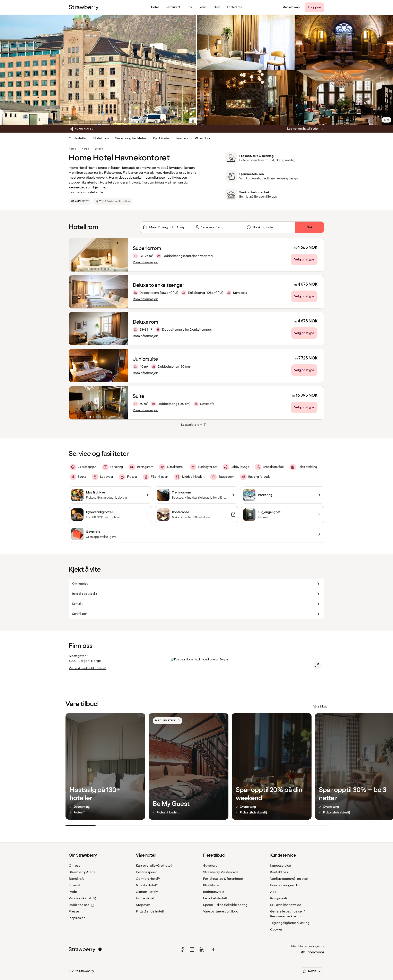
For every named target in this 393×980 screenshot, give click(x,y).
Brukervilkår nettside (285, 905)
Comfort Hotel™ (148, 878)
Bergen (99, 149)
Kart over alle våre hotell (154, 865)
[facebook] (182, 949)
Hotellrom (101, 138)
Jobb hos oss (79, 905)
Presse (74, 911)
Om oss (74, 865)
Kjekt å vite (161, 138)
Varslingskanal (80, 898)
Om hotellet (78, 138)
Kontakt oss (279, 872)
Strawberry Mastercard (220, 872)
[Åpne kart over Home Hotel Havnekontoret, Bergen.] (317, 665)
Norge (85, 149)
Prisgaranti (278, 898)
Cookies (276, 929)
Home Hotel (145, 898)
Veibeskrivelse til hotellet (87, 668)
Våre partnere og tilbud (220, 911)
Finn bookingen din (285, 885)
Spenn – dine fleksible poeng (225, 905)
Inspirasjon (77, 918)
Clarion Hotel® (147, 892)
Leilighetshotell (215, 898)
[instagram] (192, 949)
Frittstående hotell (150, 911)
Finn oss (181, 138)
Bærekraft (76, 878)
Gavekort (210, 865)
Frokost (74, 885)
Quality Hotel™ (147, 885)
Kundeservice (280, 865)
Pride (73, 892)
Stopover (143, 905)
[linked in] (201, 949)
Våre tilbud (203, 138)
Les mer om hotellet (84, 192)
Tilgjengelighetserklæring (289, 923)
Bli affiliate (211, 885)
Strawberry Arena (82, 872)
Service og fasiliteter (130, 138)
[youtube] (211, 949)
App (273, 892)
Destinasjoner (146, 872)
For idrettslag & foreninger (223, 878)
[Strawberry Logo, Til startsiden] (83, 7)
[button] (98, 254)
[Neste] (122, 255)
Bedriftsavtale (213, 892)
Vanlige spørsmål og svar (289, 878)
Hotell (72, 149)
